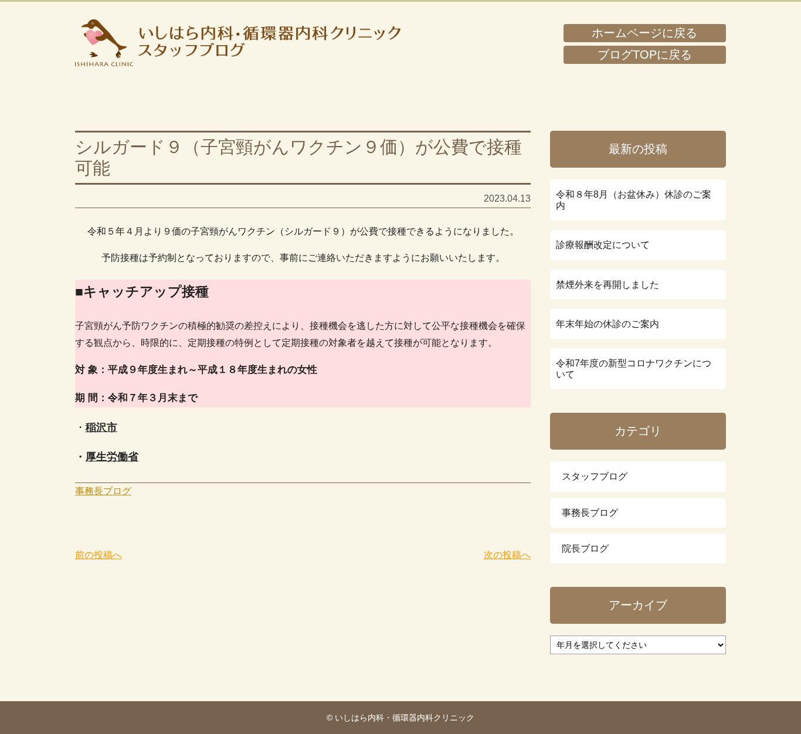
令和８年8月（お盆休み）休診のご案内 (633, 199)
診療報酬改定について (603, 245)
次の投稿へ (507, 555)
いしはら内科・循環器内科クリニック (237, 43)
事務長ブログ (103, 491)
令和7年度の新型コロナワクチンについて (633, 368)
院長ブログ (585, 548)
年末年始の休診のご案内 (607, 324)
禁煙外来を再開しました (607, 285)
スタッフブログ (594, 476)
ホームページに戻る (644, 32)
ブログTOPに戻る (645, 54)
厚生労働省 (112, 457)
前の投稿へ (98, 555)
